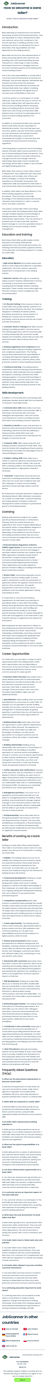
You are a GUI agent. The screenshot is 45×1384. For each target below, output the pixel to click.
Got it (22, 1380)
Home (9, 18)
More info (28, 1376)
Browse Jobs (22, 1364)
